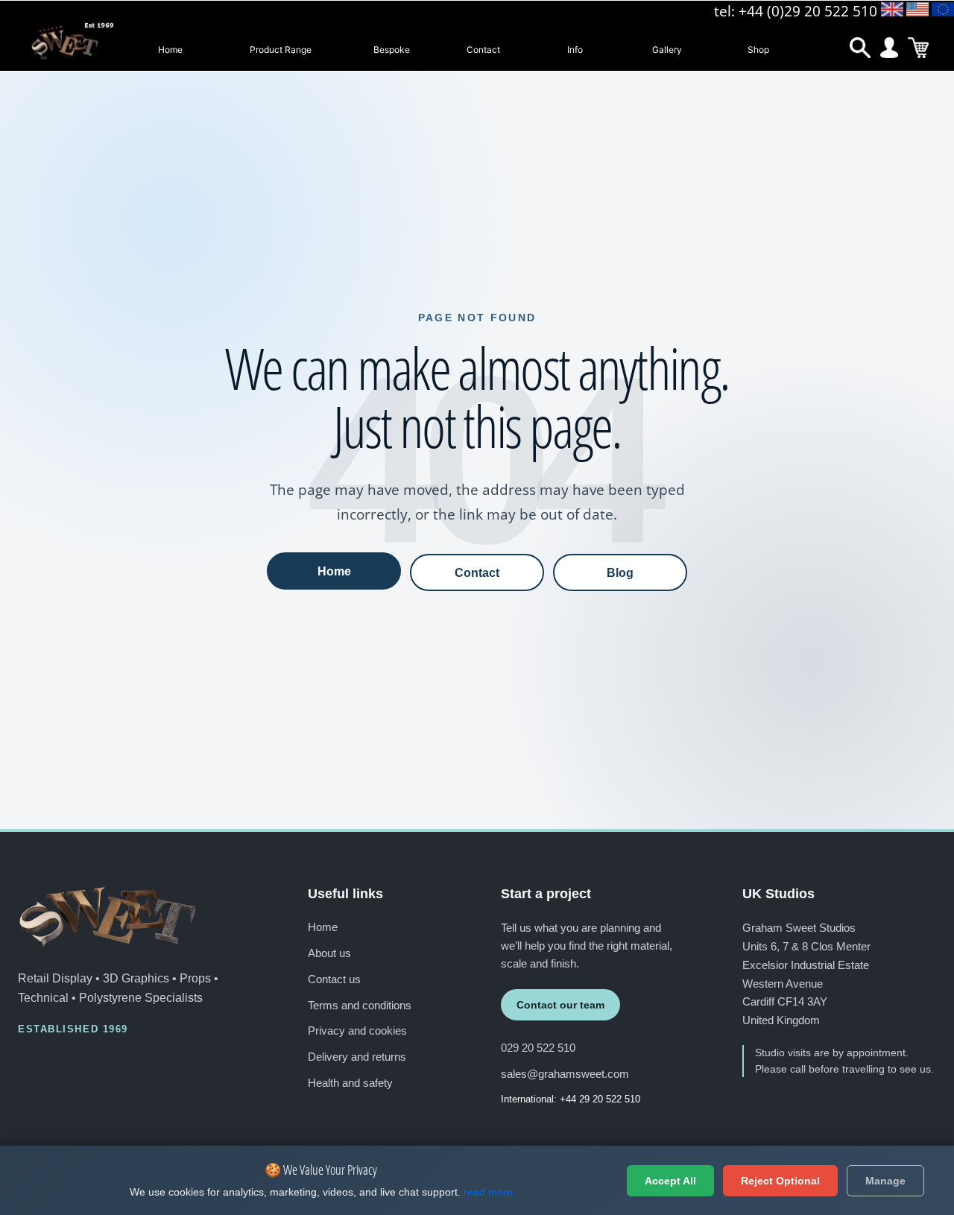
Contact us (334, 979)
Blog (620, 572)
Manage (885, 1181)
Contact (483, 49)
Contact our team (560, 1005)
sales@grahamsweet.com (565, 1073)
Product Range (281, 49)
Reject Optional (780, 1181)
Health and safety (350, 1082)
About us (329, 953)
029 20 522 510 (538, 1047)
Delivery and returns (357, 1056)
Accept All (670, 1181)
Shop (758, 49)
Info (575, 49)
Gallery (667, 49)
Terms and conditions (359, 1005)
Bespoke (391, 49)
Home (170, 49)
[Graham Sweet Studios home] (107, 917)
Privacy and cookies (357, 1030)
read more (488, 1192)
